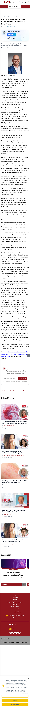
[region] (15, 691)
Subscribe (22, 378)
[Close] (28, 678)
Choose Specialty (13, 6)
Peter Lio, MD (7, 484)
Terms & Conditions (15, 606)
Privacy (15, 604)
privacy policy (5, 382)
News (17, 642)
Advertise (15, 597)
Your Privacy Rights (15, 608)
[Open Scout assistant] (22, 2)
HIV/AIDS (4, 390)
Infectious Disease (12, 390)
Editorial (15, 599)
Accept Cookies (15, 704)
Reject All (15, 700)
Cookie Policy (25, 693)
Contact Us (15, 601)
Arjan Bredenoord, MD (9, 544)
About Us (15, 596)
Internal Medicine (23, 390)
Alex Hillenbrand (8, 514)
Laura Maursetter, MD (9, 425)
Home (5, 642)
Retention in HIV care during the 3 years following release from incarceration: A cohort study (14, 354)
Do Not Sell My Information (15, 603)
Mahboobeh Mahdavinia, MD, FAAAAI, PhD (14, 455)
